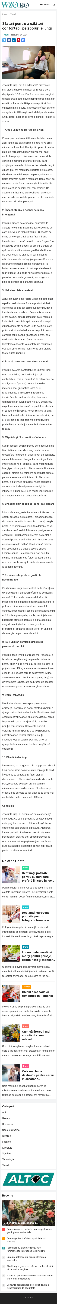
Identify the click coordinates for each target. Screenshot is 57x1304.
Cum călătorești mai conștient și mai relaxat (36, 1035)
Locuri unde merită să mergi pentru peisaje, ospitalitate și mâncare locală (38, 957)
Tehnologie (8, 1159)
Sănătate (7, 1153)
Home (4, 14)
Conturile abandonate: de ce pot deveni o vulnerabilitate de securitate (28, 1286)
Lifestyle (26, 987)
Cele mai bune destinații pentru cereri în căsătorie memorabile (38, 1077)
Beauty (6, 1118)
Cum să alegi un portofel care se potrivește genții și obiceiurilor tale (29, 1231)
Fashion (6, 1141)
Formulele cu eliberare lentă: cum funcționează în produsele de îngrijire (26, 1249)
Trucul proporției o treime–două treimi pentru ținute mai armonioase (30, 1277)
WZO (32, 1297)
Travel (13, 14)
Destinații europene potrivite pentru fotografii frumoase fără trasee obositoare (37, 918)
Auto (4, 1112)
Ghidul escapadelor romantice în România (37, 994)
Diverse (6, 1135)
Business (7, 1124)
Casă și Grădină (11, 1129)
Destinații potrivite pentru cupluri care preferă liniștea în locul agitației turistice (38, 878)
